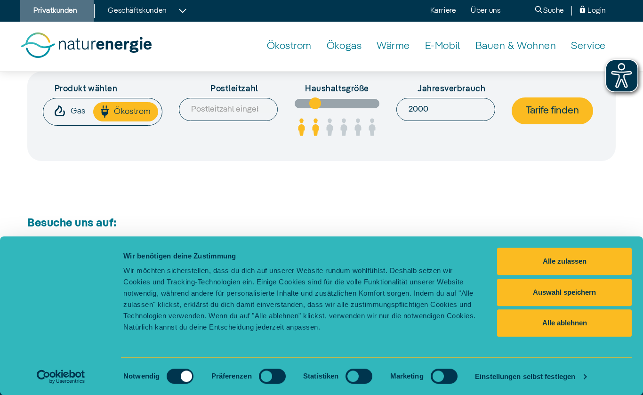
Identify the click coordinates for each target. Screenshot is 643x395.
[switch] (272, 376)
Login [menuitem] (596, 11)
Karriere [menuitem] (443, 11)
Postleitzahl (234, 89)
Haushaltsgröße (337, 89)
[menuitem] (289, 46)
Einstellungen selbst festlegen (525, 376)
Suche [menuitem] (553, 11)
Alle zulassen (565, 261)
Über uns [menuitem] (485, 11)
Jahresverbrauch (451, 89)
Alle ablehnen (564, 323)
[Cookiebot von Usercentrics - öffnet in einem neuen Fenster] (61, 377)
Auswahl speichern (564, 292)
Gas (77, 111)
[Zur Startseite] (86, 46)
